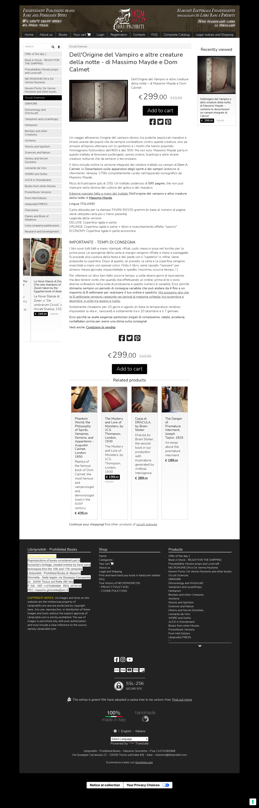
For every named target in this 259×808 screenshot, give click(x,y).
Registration (118, 35)
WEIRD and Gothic (36, 174)
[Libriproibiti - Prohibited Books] (129, 21)
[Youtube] (130, 661)
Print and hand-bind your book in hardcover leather (129, 575)
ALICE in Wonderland (38, 180)
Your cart (80, 35)
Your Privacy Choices (143, 785)
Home (29, 35)
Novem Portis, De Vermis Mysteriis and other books (41, 90)
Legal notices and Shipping (214, 35)
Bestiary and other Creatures (36, 132)
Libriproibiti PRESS (36, 204)
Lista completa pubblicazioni (42, 226)
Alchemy (30, 141)
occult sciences (146, 524)
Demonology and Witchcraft (35, 111)
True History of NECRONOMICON (119, 583)
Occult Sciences (78, 46)
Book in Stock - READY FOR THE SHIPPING (42, 61)
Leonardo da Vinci (36, 168)
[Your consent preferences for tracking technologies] (252, 801)
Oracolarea (31, 210)
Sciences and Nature (37, 152)
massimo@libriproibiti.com (171, 755)
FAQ (154, 35)
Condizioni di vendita (100, 327)
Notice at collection (105, 785)
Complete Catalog (177, 35)
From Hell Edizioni (35, 198)
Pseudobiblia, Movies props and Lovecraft (41, 71)
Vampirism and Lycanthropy (41, 119)
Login (100, 35)
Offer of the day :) (35, 54)
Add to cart (160, 110)
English (126, 731)
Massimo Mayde (100, 198)
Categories (106, 560)
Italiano (140, 731)
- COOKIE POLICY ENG (113, 591)
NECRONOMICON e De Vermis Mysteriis (39, 80)
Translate (142, 743)
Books (63, 35)
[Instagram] (122, 661)
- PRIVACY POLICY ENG (114, 587)
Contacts (139, 35)
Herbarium (31, 125)
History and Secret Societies (36, 160)
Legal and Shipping (110, 571)
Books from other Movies (40, 186)
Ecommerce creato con (129, 762)
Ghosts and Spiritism (37, 147)
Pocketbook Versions (38, 192)
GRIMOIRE (31, 104)
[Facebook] (116, 661)
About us (46, 35)
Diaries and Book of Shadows (36, 218)
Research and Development (42, 231)
